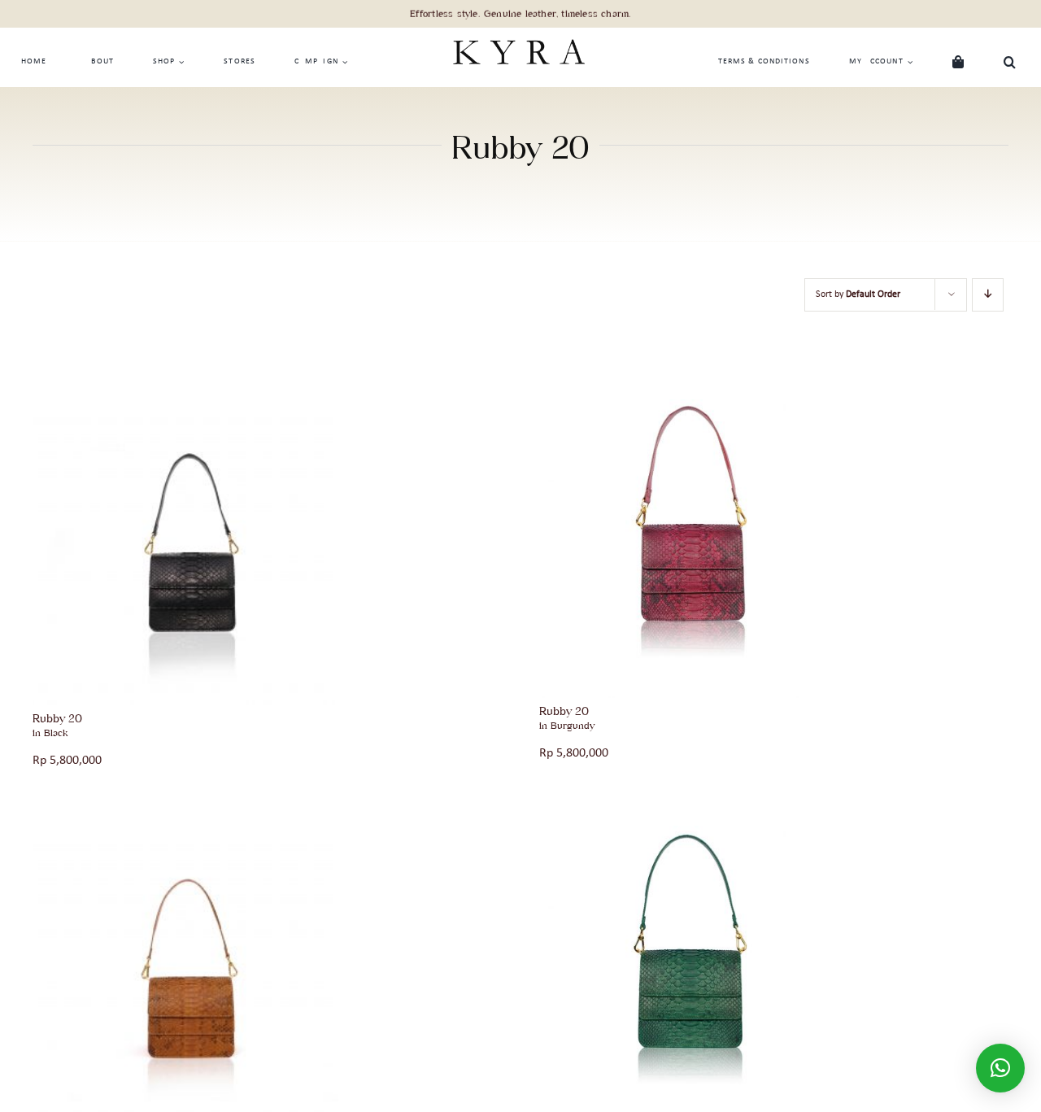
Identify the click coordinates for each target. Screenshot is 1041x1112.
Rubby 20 (57, 718)
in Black (50, 733)
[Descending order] (988, 295)
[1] (185, 405)
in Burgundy (567, 725)
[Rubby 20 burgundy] (688, 405)
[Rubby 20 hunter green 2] (688, 832)
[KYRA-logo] (518, 34)
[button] (1010, 62)
